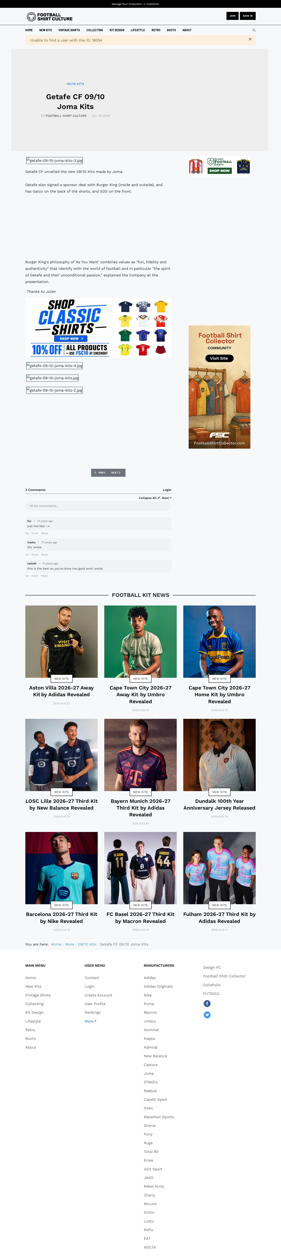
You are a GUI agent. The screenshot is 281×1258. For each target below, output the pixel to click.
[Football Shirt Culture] (49, 17)
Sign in (248, 15)
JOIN (233, 15)
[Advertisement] (98, 226)
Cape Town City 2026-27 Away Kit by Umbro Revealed (141, 694)
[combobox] (254, 30)
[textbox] (98, 505)
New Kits (61, 678)
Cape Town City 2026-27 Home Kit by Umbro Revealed (220, 694)
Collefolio (152, 4)
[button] (98, 1021)
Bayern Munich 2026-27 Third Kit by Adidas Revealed (141, 808)
